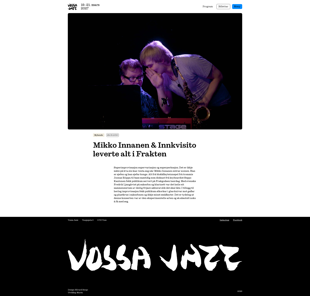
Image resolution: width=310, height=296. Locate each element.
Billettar (223, 6)
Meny (237, 6)
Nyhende (98, 135)
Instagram (224, 220)
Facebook (237, 220)
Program (208, 6)
